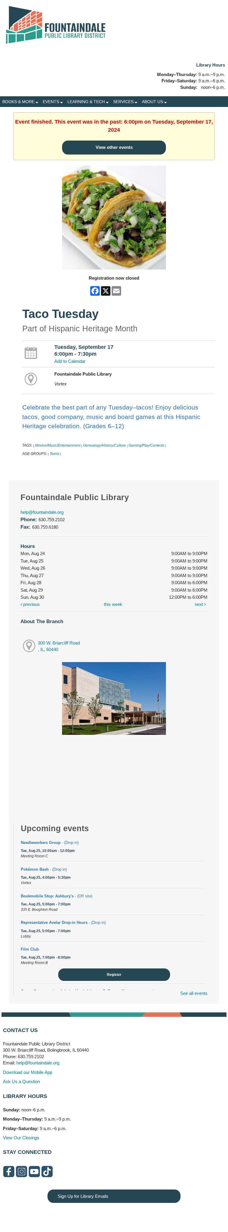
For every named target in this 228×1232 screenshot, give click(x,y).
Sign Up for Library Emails (83, 1196)
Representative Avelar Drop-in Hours (63, 922)
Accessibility (126, 1214)
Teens (54, 454)
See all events (194, 993)
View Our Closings (21, 1137)
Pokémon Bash (44, 869)
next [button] (199, 604)
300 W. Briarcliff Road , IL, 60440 (59, 646)
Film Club (30, 949)
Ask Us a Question (21, 1081)
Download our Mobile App (27, 1072)
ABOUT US (153, 101)
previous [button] (31, 604)
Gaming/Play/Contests (146, 445)
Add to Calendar (70, 361)
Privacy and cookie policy (90, 1214)
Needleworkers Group (50, 842)
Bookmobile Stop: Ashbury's (56, 896)
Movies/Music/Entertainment (57, 445)
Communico (150, 1214)
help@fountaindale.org (42, 512)
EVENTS (51, 101)
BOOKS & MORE (19, 101)
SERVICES (124, 101)
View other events (114, 147)
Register (114, 975)
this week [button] (113, 604)
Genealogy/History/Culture (104, 445)
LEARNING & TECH (86, 101)
